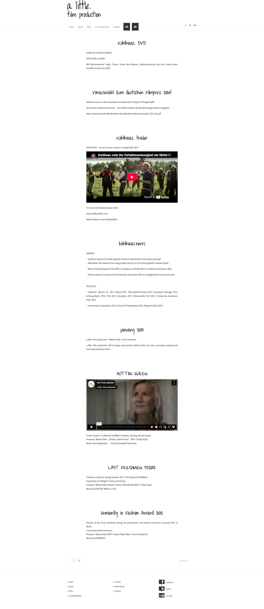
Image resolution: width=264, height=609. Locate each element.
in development (75, 595)
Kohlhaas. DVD (132, 43)
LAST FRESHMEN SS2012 (132, 468)
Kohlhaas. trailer (132, 138)
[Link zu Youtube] (194, 25)
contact (118, 581)
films (71, 591)
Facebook (169, 582)
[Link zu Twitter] (190, 25)
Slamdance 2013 (108, 305)
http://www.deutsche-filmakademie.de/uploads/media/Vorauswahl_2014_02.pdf (123, 113)
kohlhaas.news (132, 244)
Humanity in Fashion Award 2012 (132, 513)
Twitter (168, 589)
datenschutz (120, 586)
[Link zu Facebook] (185, 25)
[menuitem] (71, 27)
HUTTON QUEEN (132, 374)
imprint (118, 591)
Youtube (169, 595)
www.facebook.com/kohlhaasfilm (102, 219)
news (71, 581)
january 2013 (132, 330)
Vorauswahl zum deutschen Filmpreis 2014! (132, 93)
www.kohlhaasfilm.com (97, 213)
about (71, 586)
